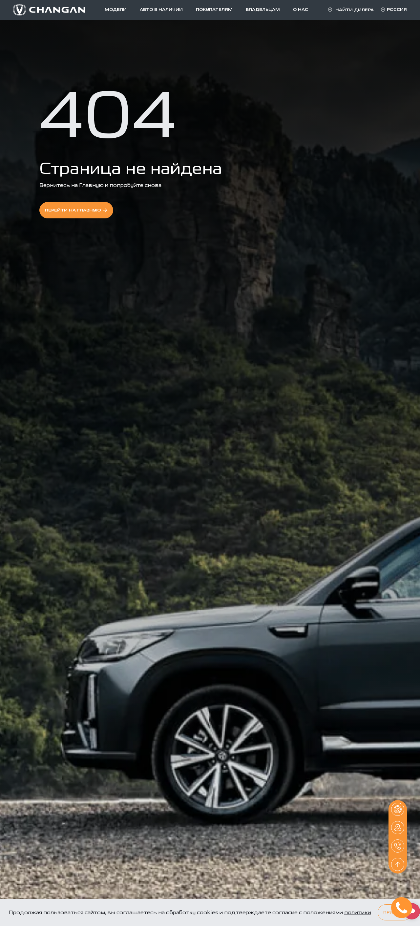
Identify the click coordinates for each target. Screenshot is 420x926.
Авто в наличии (161, 10)
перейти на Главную (73, 210)
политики (357, 912)
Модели (116, 10)
